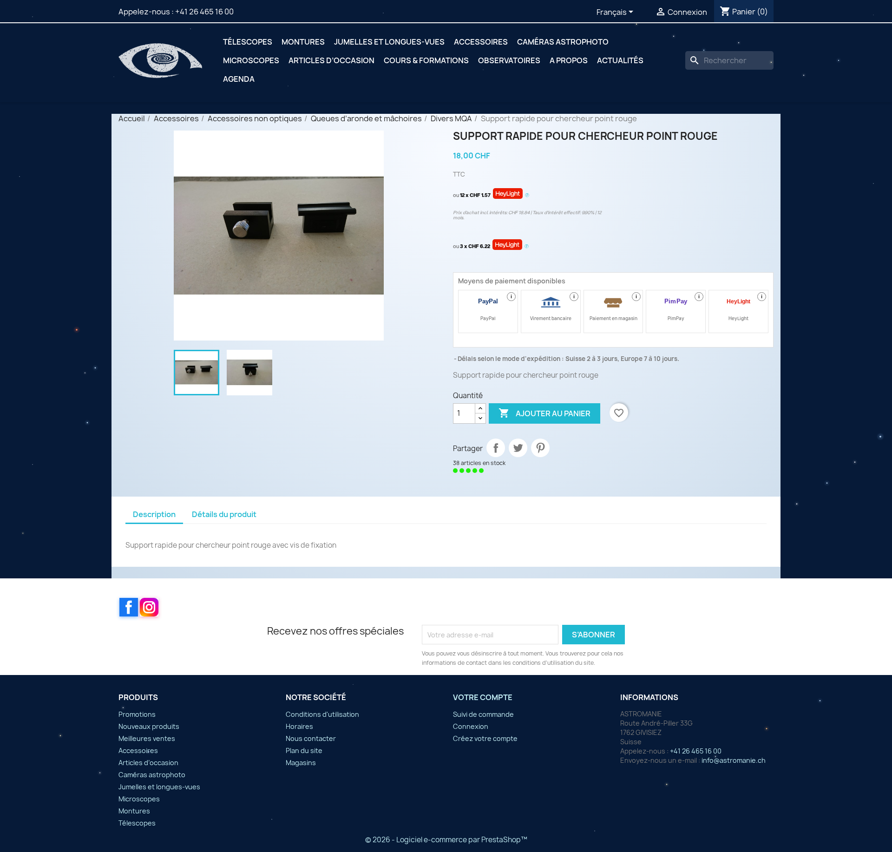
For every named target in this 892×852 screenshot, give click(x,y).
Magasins (301, 762)
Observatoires (509, 60)
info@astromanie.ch (734, 760)
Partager (495, 448)
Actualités (620, 60)
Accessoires (481, 42)
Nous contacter (311, 738)
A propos (569, 60)
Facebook (128, 607)
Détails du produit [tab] (224, 514)
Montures (303, 42)
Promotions (137, 714)
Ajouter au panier (544, 413)
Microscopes (251, 60)
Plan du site (304, 750)
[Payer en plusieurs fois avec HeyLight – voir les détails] (527, 195)
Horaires (299, 726)
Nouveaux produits (148, 726)
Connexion (470, 726)
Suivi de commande (483, 714)
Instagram (149, 607)
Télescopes (247, 42)
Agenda (239, 79)
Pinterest (540, 448)
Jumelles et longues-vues (389, 42)
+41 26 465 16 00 (204, 12)
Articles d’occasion (331, 60)
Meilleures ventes (146, 738)
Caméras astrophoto (563, 42)
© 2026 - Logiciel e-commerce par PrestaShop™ (446, 840)
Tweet (518, 448)
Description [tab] (154, 514)
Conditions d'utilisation (322, 714)
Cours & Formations (426, 60)
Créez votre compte (485, 738)
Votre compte (482, 697)
